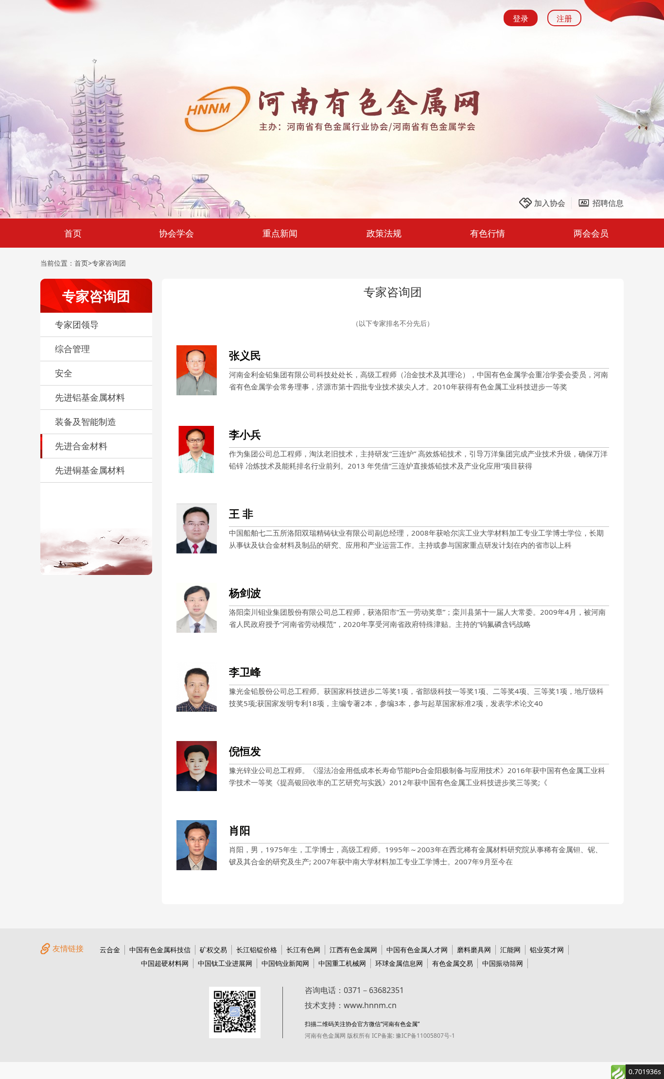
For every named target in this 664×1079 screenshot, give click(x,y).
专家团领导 (77, 324)
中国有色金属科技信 (160, 949)
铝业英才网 (547, 949)
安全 (63, 373)
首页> (83, 263)
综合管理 (72, 348)
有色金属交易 (452, 963)
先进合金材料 (81, 446)
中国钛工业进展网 (225, 963)
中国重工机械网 (342, 963)
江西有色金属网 (353, 949)
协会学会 (176, 233)
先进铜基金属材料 (90, 470)
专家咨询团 (109, 263)
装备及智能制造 (85, 421)
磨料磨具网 (474, 949)
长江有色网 (303, 949)
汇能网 (510, 949)
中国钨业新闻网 (285, 963)
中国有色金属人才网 (417, 949)
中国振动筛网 (502, 963)
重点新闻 (279, 233)
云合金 (110, 949)
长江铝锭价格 (256, 949)
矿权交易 (213, 949)
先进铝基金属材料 (90, 397)
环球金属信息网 (399, 963)
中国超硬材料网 (165, 963)
